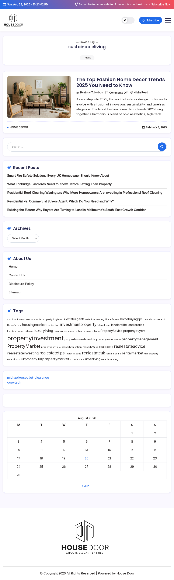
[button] (128, 20)
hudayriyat (53, 325)
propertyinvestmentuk (80, 339)
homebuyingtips (131, 319)
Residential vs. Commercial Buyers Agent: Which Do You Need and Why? (60, 201)
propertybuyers (134, 331)
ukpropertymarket (53, 359)
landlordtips (136, 325)
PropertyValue (90, 347)
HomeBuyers (112, 319)
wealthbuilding (109, 359)
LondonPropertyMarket (20, 331)
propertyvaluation (72, 347)
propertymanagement (140, 339)
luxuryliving (43, 330)
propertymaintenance (108, 339)
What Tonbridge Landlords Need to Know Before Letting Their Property (59, 184)
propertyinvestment (35, 338)
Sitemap (15, 292)
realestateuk (93, 353)
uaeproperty (151, 353)
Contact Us (17, 275)
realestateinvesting (23, 353)
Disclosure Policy (21, 284)
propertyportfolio (51, 347)
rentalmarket (132, 353)
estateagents (75, 319)
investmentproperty (78, 324)
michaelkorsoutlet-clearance (28, 377)
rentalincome (113, 353)
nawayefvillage (91, 331)
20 (86, 458)
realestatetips (52, 353)
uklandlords (14, 359)
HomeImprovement (154, 319)
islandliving (103, 325)
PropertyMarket (23, 346)
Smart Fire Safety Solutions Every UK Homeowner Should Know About (58, 175)
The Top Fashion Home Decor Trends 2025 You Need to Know (120, 82)
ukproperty (29, 359)
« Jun (85, 486)
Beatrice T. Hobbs (91, 92)
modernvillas (74, 331)
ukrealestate (77, 359)
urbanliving (92, 359)
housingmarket (34, 325)
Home (13, 266)
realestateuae (73, 353)
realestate (106, 346)
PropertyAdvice (111, 331)
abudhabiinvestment (19, 319)
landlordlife (119, 325)
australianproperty (41, 319)
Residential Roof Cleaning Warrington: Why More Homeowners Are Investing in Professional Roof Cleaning (84, 192)
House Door (125, 573)
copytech (14, 382)
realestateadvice (129, 346)
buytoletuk (59, 319)
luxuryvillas (60, 331)
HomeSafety (14, 325)
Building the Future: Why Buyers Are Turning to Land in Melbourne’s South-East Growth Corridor (76, 210)
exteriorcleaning (94, 319)
